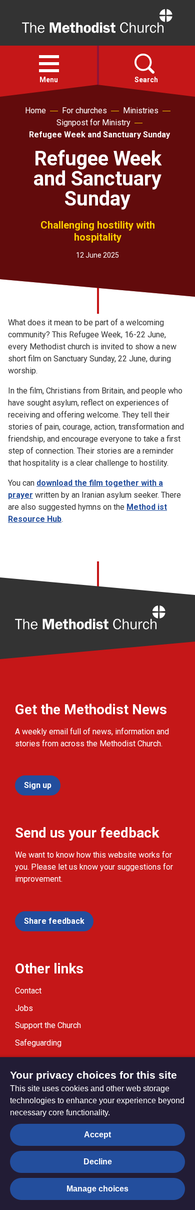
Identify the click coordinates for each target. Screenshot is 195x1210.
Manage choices (97, 1188)
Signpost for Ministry (93, 122)
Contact (28, 990)
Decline (98, 1161)
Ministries (140, 110)
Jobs (24, 1008)
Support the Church (48, 1025)
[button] (49, 64)
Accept (97, 1134)
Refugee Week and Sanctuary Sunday (99, 134)
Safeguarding (38, 1043)
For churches (84, 110)
